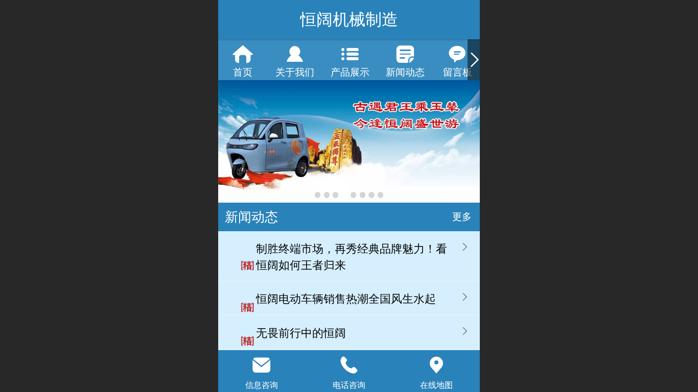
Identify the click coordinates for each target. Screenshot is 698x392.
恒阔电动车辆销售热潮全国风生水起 (346, 298)
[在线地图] (436, 365)
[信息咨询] (262, 365)
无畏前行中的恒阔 (301, 333)
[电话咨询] (349, 365)
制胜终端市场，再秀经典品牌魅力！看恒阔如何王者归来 (351, 257)
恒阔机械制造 (349, 19)
